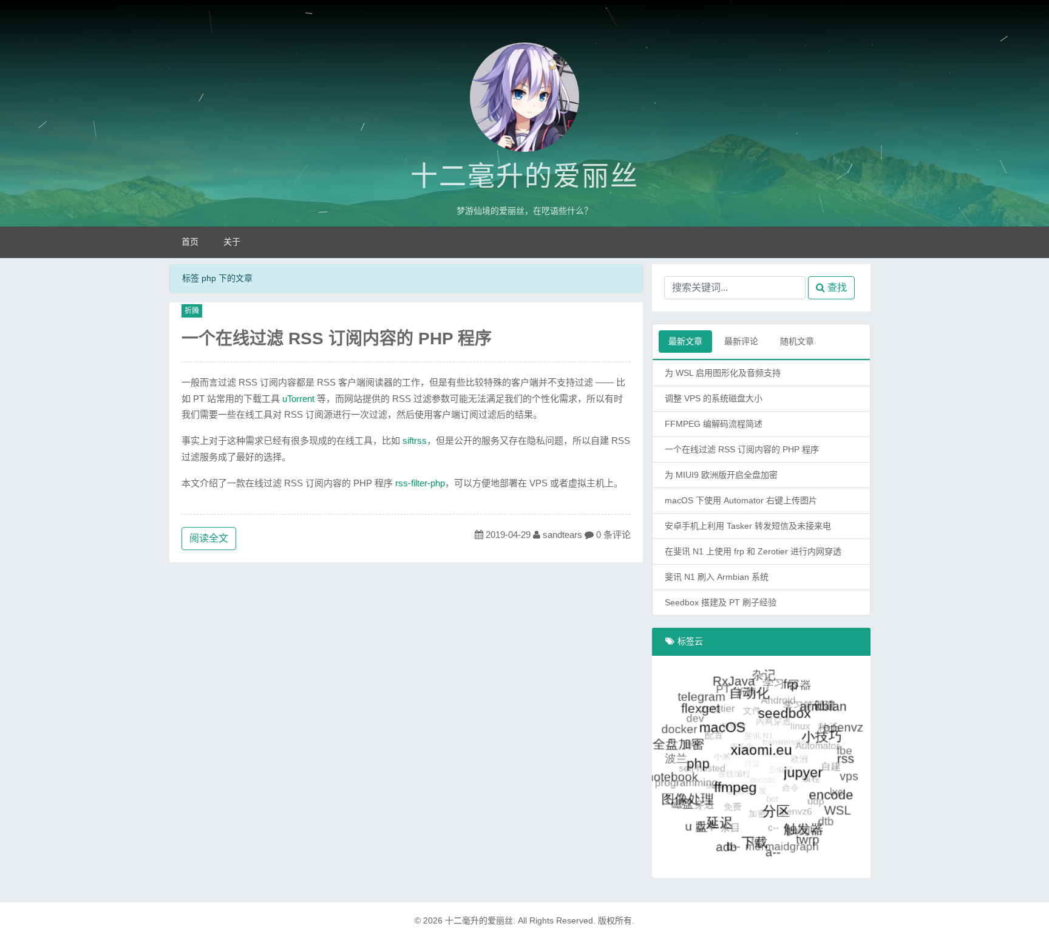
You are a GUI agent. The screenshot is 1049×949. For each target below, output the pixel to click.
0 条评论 (613, 534)
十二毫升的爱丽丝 (524, 177)
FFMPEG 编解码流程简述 (713, 424)
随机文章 (797, 341)
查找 (836, 287)
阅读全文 (208, 538)
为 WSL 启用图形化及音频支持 (723, 373)
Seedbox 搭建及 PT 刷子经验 (720, 602)
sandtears (562, 534)
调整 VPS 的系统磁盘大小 (713, 398)
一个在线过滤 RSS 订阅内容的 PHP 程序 (337, 338)
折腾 (192, 311)
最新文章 (685, 341)
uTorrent (298, 398)
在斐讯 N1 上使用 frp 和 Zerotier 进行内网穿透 (753, 551)
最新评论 (741, 341)
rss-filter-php (420, 483)
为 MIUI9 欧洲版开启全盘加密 (721, 475)
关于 (231, 242)
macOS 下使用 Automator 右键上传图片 (741, 500)
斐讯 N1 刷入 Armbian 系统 (717, 577)
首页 (190, 242)
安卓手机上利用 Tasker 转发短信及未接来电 (748, 526)
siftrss (414, 440)
